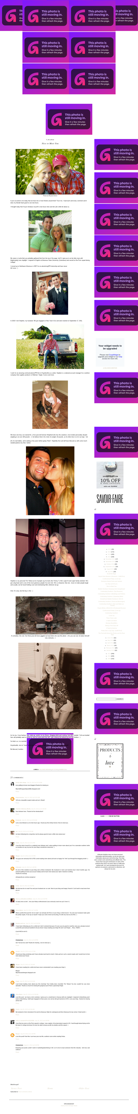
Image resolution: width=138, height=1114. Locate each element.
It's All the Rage (111, 574)
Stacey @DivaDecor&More (24, 899)
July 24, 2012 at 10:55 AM (29, 820)
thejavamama (20, 797)
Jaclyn (18, 951)
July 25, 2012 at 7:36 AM (27, 964)
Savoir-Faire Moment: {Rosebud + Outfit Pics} (111, 576)
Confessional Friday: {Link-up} (111, 610)
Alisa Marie (19, 994)
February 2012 (110, 648)
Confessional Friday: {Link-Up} (112, 579)
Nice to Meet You (112, 586)
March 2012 (110, 645)
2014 (109, 552)
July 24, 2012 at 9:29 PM (31, 940)
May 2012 (110, 640)
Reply (17, 791)
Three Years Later (111, 618)
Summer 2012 (63, 769)
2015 (109, 549)
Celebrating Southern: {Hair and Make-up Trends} (111, 604)
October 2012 (110, 564)
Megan (18, 856)
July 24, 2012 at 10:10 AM (34, 782)
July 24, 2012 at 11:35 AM (25, 831)
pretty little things (21, 782)
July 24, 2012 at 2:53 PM (27, 886)
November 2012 (110, 561)
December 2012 (110, 559)
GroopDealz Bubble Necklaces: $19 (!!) (111, 599)
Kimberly (18, 820)
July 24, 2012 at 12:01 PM (27, 843)
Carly (17, 886)
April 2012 (110, 643)
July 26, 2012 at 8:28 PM (42, 1020)
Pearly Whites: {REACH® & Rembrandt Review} (112, 608)
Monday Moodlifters (111, 623)
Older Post (84, 1088)
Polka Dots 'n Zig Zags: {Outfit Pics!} (111, 630)
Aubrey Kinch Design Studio (69, 1105)
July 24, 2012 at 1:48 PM (29, 867)
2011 (109, 653)
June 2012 (110, 638)
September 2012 (110, 566)
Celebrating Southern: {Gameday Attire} (111, 596)
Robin (17, 843)
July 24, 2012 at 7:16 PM (31, 910)
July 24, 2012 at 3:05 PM (40, 899)
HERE (106, 816)
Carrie (18, 1009)
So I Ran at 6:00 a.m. (111, 584)
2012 (109, 557)
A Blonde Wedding (45, 769)
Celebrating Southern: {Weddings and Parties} (111, 594)
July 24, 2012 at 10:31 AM (32, 797)
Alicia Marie (19, 910)
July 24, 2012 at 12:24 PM (27, 856)
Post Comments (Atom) (25, 1092)
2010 (109, 656)
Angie (17, 981)
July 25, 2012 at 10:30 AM (27, 981)
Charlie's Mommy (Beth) (23, 809)
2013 (109, 554)
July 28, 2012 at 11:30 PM (27, 1034)
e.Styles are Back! (111, 620)
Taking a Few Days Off (111, 625)
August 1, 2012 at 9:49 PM (31, 1045)
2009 (109, 658)
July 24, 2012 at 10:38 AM (38, 809)
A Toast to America (111, 628)
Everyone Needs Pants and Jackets (111, 581)
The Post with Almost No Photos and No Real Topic (111, 633)
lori (17, 831)
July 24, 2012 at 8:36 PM (33, 923)
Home (50, 1088)
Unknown (18, 867)
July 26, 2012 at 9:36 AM (27, 1009)
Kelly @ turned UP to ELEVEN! (25, 1020)
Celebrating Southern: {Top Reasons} (111, 591)
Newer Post (16, 1088)
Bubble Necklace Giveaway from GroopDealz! (111, 589)
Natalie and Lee (20, 923)
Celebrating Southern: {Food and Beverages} (111, 601)
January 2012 (110, 650)
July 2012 (110, 571)
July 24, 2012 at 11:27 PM (27, 951)
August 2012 (110, 569)
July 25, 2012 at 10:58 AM (30, 994)
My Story (55, 769)
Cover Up (111, 615)
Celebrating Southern (111, 613)
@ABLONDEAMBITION (110, 368)
